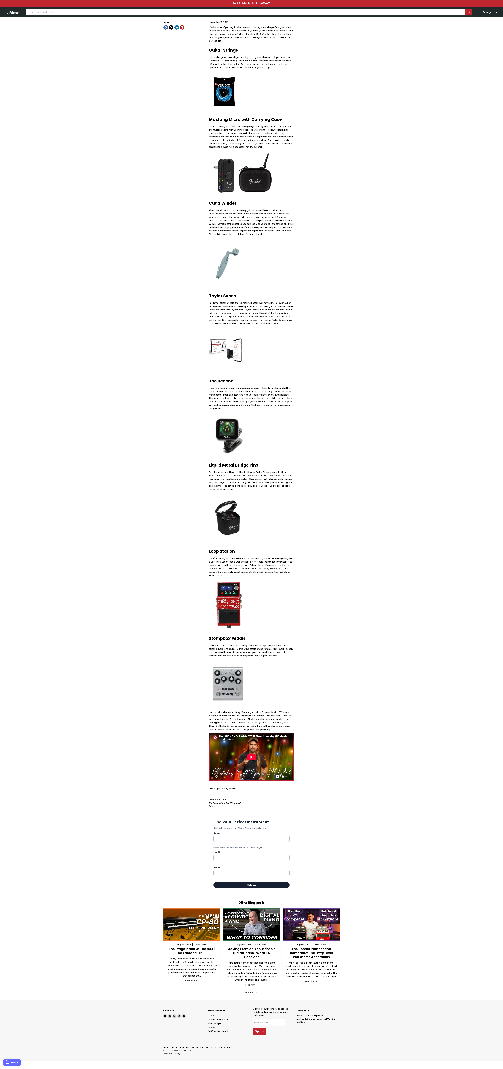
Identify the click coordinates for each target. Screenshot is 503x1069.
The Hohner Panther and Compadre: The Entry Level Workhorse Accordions (311, 953)
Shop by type (214, 1023)
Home (211, 1015)
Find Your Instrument (218, 1031)
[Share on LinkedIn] (176, 27)
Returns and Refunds (218, 1019)
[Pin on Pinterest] (182, 27)
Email (216, 852)
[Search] (468, 12)
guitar (224, 788)
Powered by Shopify (171, 1053)
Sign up (259, 1031)
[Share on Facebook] (165, 27)
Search (211, 1027)
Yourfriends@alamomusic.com (311, 1019)
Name (216, 833)
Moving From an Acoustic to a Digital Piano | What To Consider (251, 953)
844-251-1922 (309, 1015)
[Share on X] (171, 27)
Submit (251, 885)
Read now (190, 980)
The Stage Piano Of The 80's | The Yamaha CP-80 (192, 951)
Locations (300, 1022)
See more (250, 992)
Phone (216, 867)
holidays (232, 788)
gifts (219, 788)
